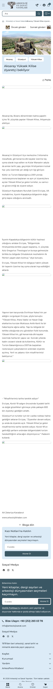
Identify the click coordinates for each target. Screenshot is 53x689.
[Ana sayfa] (3, 21)
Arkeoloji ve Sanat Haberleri (17, 21)
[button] (4, 5)
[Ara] (39, 13)
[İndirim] (47, 13)
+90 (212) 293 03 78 (31, 621)
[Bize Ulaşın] (38, 5)
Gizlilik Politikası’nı (11, 608)
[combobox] (22, 13)
